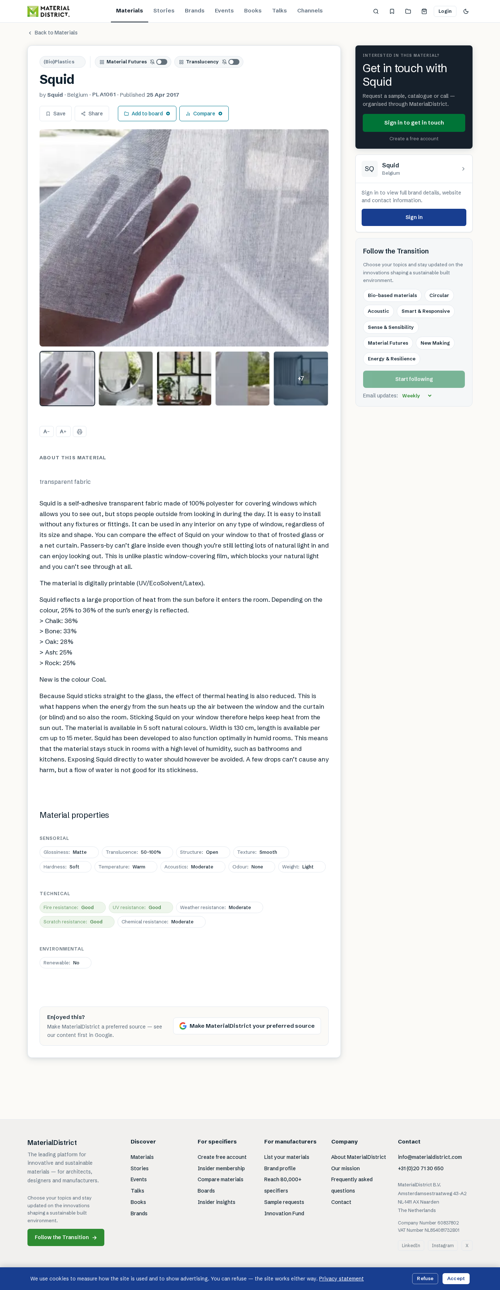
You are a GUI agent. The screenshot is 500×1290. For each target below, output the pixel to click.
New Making (435, 343)
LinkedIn (411, 1245)
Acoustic (378, 311)
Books (253, 10)
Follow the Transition (66, 1237)
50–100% (133, 852)
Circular (439, 295)
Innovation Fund (284, 1213)
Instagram (443, 1245)
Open (199, 852)
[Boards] (408, 11)
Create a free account (414, 139)
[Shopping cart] (424, 11)
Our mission (345, 1168)
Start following (414, 379)
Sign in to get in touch (414, 122)
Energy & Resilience (391, 359)
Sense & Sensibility (391, 327)
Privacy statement (341, 1278)
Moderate (188, 867)
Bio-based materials (392, 295)
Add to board (147, 113)
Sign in (414, 217)
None (247, 867)
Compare (204, 113)
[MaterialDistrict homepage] (48, 11)
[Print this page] (79, 431)
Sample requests (284, 1202)
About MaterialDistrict (358, 1157)
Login (445, 11)
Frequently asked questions (352, 1185)
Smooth (257, 852)
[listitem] (67, 379)
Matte (65, 852)
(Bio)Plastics (59, 61)
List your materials (286, 1157)
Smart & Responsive (426, 311)
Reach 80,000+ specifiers (283, 1185)
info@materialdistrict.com (430, 1157)
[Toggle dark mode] (466, 11)
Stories (164, 10)
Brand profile (280, 1168)
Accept (456, 1278)
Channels (310, 10)
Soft (61, 867)
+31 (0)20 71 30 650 (421, 1168)
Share (96, 113)
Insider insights (216, 1202)
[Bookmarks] (392, 11)
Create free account (222, 1157)
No (61, 962)
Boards (206, 1190)
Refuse (425, 1278)
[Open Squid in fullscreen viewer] (184, 237)
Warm (121, 867)
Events (224, 10)
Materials (129, 10)
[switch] (159, 62)
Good (69, 907)
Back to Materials (56, 32)
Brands (195, 10)
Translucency (202, 61)
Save (59, 113)
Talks (279, 10)
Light (298, 867)
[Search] (376, 11)
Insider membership (221, 1168)
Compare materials (220, 1179)
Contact (341, 1202)
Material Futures (127, 61)
